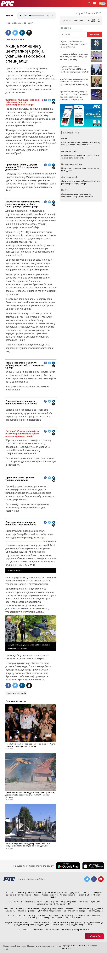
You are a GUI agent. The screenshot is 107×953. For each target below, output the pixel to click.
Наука (21, 911)
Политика (19, 892)
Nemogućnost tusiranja (71, 164)
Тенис (39, 901)
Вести (9, 892)
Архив (89, 924)
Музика (45, 908)
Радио (8, 922)
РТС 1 (13, 915)
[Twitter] (15, 33)
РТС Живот (79, 915)
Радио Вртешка (60, 924)
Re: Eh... (64, 190)
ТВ (7, 915)
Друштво (74, 892)
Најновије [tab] (65, 27)
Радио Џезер (77, 924)
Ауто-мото (95, 901)
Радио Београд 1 (22, 922)
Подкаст (80, 895)
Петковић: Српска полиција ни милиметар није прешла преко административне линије (22, 433)
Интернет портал (82, 929)
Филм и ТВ (10, 911)
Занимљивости (32, 908)
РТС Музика (58, 917)
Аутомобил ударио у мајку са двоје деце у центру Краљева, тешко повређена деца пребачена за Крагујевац (74, 95)
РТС (19, 929)
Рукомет (59, 901)
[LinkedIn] (22, 33)
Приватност (9, 946)
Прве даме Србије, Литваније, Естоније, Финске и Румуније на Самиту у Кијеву (74, 57)
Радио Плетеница (94, 922)
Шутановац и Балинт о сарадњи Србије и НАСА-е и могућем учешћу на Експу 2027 (74, 69)
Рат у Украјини (24, 895)
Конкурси (66, 929)
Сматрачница (66, 895)
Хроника (63, 892)
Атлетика (83, 901)
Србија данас (50, 892)
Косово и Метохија (16, 693)
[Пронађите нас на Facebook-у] (94, 879)
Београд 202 (77, 922)
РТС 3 (30, 915)
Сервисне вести (50, 895)
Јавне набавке (52, 929)
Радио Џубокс (44, 924)
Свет (38, 892)
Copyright (21, 946)
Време (36, 895)
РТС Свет (40, 915)
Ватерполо (71, 901)
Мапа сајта (94, 936)
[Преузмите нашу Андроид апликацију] (68, 865)
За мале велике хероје (74, 911)
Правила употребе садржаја (40, 946)
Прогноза (67, 20)
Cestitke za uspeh (69, 177)
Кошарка (29, 901)
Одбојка (48, 901)
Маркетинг (38, 929)
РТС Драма (66, 915)
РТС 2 (22, 915)
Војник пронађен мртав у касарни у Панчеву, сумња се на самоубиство (73, 44)
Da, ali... (64, 138)
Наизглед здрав (95, 911)
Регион (30, 892)
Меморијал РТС (63, 904)
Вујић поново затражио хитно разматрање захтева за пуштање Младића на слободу (74, 82)
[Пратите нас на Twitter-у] (87, 879)
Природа (31, 911)
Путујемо (70, 908)
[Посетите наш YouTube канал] (101, 879)
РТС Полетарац (73, 917)
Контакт (27, 929)
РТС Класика (93, 915)
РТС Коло (30, 917)
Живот (19, 908)
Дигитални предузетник (49, 911)
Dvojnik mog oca (68, 151)
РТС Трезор (43, 917)
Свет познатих (84, 908)
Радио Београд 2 (41, 922)
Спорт (9, 901)
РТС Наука (53, 915)
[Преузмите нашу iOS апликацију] (93, 865)
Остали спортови (45, 904)
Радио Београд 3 (60, 922)
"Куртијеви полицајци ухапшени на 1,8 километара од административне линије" (24, 102)
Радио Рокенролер (25, 924)
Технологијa (57, 908)
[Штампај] (29, 33)
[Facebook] (8, 33)
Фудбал (18, 901)
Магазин (9, 908)
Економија (87, 892)
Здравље (98, 908)
